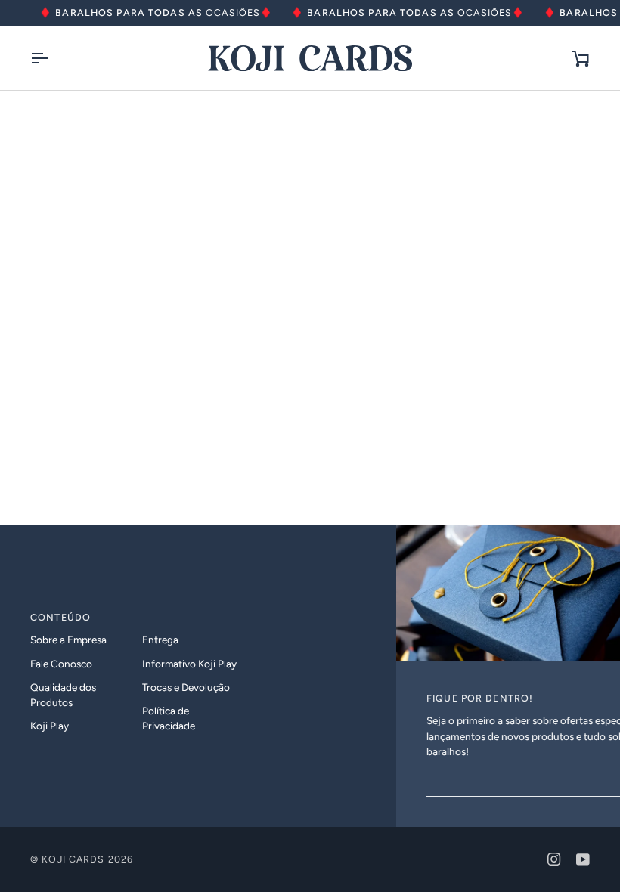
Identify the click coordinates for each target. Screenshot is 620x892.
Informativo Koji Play (189, 664)
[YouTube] (583, 859)
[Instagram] (554, 859)
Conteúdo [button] (60, 617)
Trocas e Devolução (186, 687)
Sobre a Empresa (68, 639)
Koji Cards (73, 859)
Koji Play (49, 726)
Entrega (160, 639)
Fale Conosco (61, 664)
